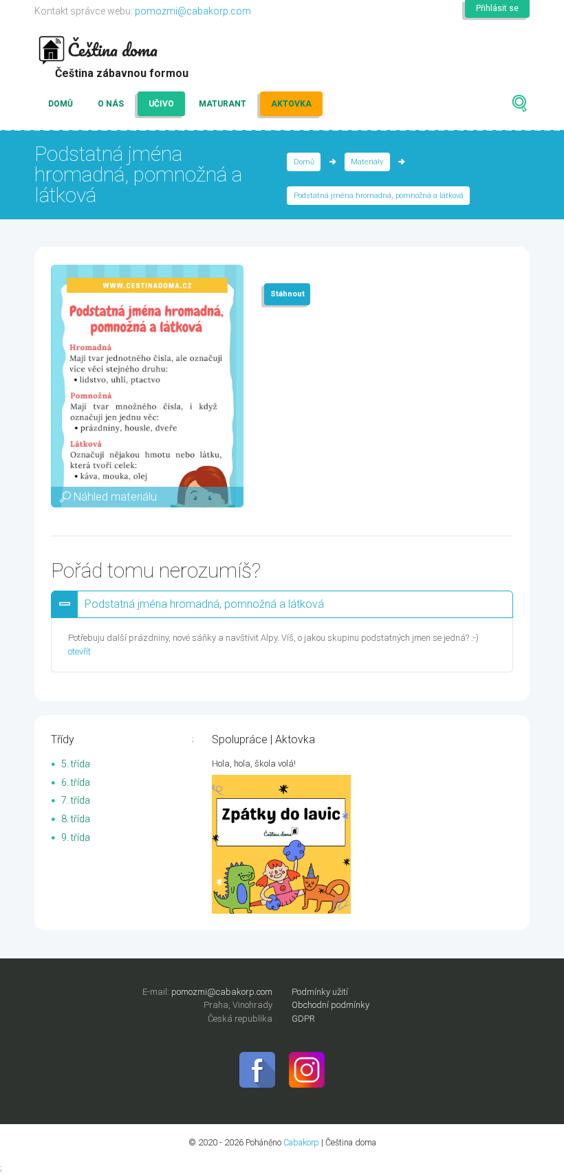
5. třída (75, 763)
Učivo (161, 104)
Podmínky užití (320, 992)
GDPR (303, 1018)
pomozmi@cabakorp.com (193, 11)
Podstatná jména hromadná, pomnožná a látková (379, 195)
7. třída (75, 800)
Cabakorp (301, 1142)
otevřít (79, 651)
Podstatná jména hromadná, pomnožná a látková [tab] (204, 604)
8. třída (75, 818)
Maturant (222, 104)
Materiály (367, 161)
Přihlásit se (497, 8)
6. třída (75, 782)
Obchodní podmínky (330, 1005)
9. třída (75, 837)
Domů (60, 104)
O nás (111, 104)
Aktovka (291, 104)
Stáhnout (287, 293)
